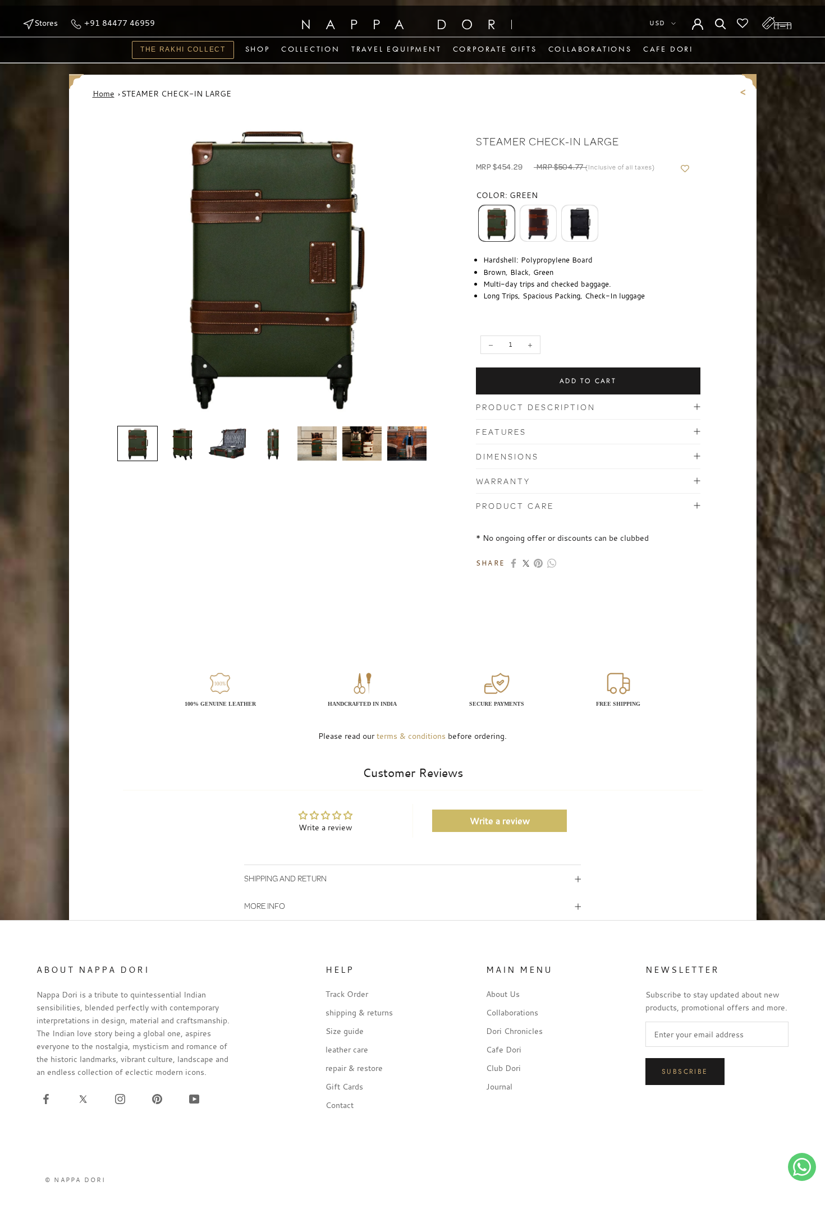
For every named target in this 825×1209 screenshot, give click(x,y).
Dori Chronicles (514, 1031)
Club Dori (503, 1068)
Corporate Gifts (495, 49)
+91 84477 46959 (118, 22)
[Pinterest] (538, 563)
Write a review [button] (500, 821)
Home (103, 93)
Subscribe (685, 1072)
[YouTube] (194, 1098)
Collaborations (590, 49)
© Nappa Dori (75, 1180)
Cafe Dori (668, 49)
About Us (503, 994)
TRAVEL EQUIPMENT (396, 49)
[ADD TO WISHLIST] (685, 169)
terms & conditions (411, 735)
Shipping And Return (285, 878)
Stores (46, 22)
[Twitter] (525, 563)
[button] (137, 444)
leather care (347, 1049)
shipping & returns (359, 1012)
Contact (340, 1105)
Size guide (345, 1031)
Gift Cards (344, 1086)
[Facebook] (513, 563)
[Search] (720, 23)
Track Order (347, 994)
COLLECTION (310, 49)
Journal (499, 1086)
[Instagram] (120, 1098)
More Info (264, 906)
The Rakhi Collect (179, 50)
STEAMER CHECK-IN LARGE (176, 93)
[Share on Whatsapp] (551, 563)
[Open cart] (776, 23)
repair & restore (354, 1068)
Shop (257, 49)
